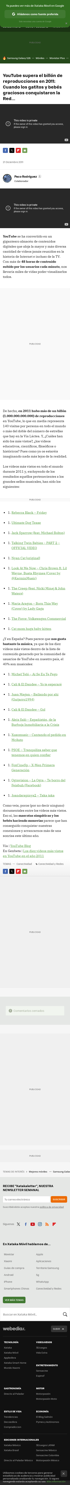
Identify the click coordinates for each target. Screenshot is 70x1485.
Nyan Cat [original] (25, 558)
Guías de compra (14, 1268)
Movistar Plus (57, 58)
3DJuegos (41, 1347)
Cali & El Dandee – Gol (28, 709)
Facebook (5, 150)
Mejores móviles (38, 1171)
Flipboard (18, 150)
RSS (47, 1223)
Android (8, 1275)
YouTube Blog (20, 846)
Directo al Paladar (14, 1393)
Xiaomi (8, 1261)
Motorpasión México (47, 1460)
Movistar (9, 1254)
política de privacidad (52, 1207)
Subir (56, 1328)
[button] (27, 176)
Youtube (33, 1223)
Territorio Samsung (47, 1268)
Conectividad (24, 864)
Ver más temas (14, 1300)
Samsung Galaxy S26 (19, 58)
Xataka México (12, 1445)
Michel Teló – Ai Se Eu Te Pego (34, 674)
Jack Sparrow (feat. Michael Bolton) (38, 533)
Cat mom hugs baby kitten (31, 629)
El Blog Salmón (44, 1416)
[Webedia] (14, 1331)
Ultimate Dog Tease (26, 523)
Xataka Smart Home (15, 1362)
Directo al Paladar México (18, 1460)
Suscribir (59, 1199)
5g (37, 1275)
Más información (56, 1481)
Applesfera (10, 1357)
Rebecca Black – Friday (29, 513)
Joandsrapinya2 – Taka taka (33, 795)
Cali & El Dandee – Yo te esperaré (36, 684)
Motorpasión (43, 1393)
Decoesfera (10, 1422)
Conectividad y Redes (51, 864)
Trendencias (11, 1416)
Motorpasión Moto (46, 1398)
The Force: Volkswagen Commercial (38, 619)
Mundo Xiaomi (12, 1367)
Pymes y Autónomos (47, 1422)
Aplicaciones (43, 1261)
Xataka (8, 1347)
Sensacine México (46, 1450)
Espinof (40, 1375)
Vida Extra (41, 1352)
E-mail (24, 150)
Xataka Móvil (11, 1352)
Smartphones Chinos (16, 1288)
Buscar (65, 1314)
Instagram (40, 1223)
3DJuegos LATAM (45, 1445)
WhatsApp (42, 1281)
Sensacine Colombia (47, 1455)
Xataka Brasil (11, 1450)
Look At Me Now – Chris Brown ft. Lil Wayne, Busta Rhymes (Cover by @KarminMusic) (39, 573)
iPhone (8, 1281)
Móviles (40, 58)
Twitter (11, 150)
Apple (39, 1254)
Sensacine (42, 1370)
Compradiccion (12, 1427)
